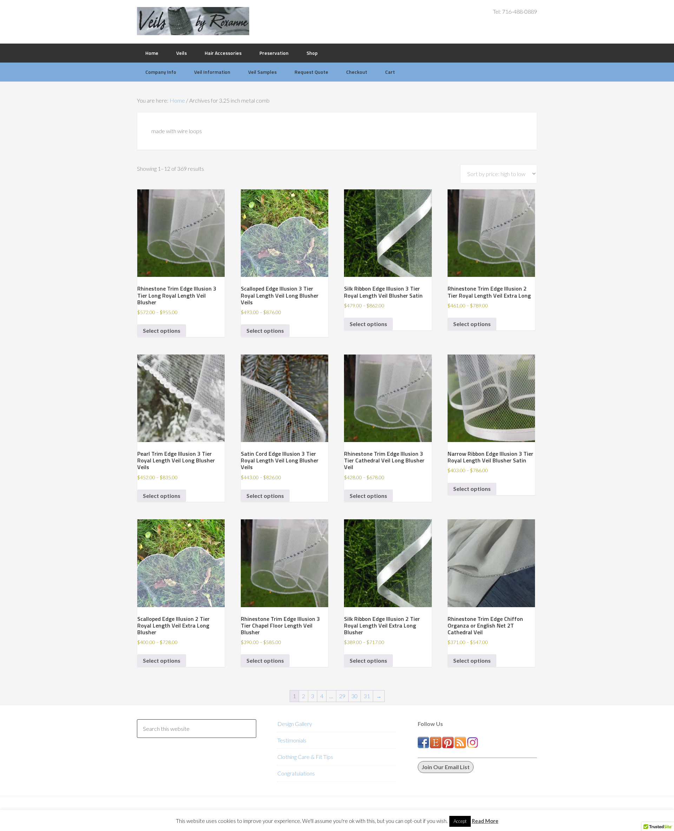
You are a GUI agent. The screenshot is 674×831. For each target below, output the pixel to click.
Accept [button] (460, 821)
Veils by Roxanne (193, 21)
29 (342, 696)
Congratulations (296, 773)
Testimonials (291, 740)
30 (354, 696)
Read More (485, 821)
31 (367, 696)
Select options (161, 330)
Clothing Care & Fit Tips (305, 756)
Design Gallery (294, 723)
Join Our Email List (446, 767)
